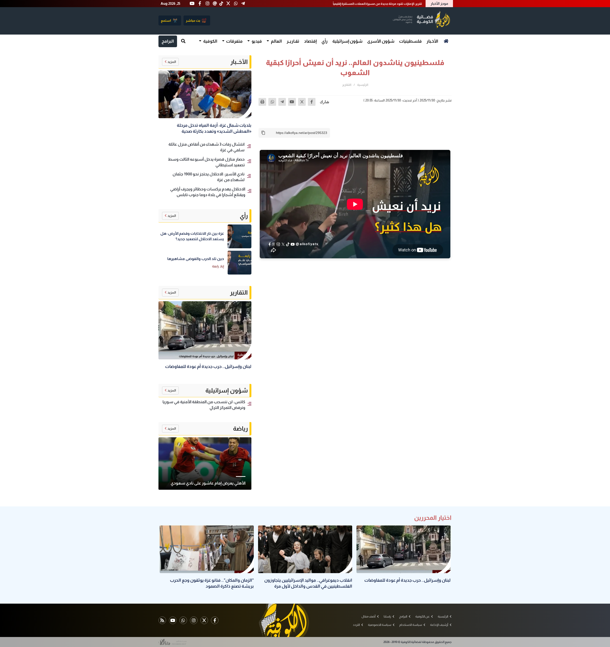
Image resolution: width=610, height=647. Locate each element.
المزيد (172, 62)
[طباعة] (262, 102)
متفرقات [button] (234, 41)
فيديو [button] (256, 41)
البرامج (168, 41)
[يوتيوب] (292, 102)
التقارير (346, 85)
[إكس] (302, 102)
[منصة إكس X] (204, 620)
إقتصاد (310, 41)
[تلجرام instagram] (194, 620)
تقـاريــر (293, 41)
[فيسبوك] (311, 102)
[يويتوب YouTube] (173, 620)
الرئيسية (362, 85)
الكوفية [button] (210, 41)
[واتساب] (272, 102)
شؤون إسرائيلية (347, 41)
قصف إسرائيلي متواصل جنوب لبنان (399, 3)
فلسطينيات (410, 41)
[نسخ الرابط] (263, 133)
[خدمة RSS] (162, 620)
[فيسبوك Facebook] (215, 620)
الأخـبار (432, 41)
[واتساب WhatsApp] (183, 620)
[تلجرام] (282, 102)
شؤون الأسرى (380, 41)
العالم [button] (276, 41)
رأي (324, 41)
